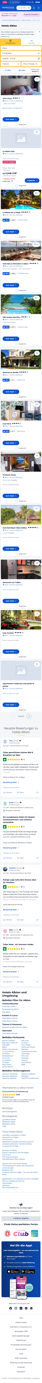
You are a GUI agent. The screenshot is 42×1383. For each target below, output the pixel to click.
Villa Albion (6, 1012)
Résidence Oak (7, 1170)
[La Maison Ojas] (21, 138)
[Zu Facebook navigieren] (10, 1308)
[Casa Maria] (21, 410)
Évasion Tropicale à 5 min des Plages (15, 1153)
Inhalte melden (21, 1322)
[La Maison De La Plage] (21, 199)
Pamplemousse (7, 1056)
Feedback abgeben (21, 1218)
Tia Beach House (9, 475)
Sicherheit (21, 1367)
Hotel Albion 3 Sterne (10, 1021)
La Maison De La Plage (11, 212)
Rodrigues (25, 1076)
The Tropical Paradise (10, 1157)
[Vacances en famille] (21, 359)
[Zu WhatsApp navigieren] (31, 1308)
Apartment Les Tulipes (12, 582)
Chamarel (24, 1058)
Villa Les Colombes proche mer (13, 1181)
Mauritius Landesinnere (30, 1078)
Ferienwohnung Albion (10, 1009)
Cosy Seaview (7, 1183)
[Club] (14, 15)
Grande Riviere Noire (29, 1051)
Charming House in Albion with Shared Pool (18, 1166)
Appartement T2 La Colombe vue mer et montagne (20, 1179)
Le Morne (24, 1043)
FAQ (21, 1318)
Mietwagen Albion (8, 1124)
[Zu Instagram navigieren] (16, 1308)
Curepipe (5, 1062)
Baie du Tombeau (8, 1040)
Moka (23, 1064)
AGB (21, 1354)
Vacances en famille (10, 372)
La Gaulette (6, 1060)
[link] (34, 8)
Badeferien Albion (8, 1122)
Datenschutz (21, 1340)
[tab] (10, 42)
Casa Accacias (8, 633)
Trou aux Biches (8, 1051)
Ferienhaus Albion (8, 1006)
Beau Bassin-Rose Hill (10, 1043)
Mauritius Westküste (9, 1076)
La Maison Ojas (8, 151)
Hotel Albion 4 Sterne (10, 1018)
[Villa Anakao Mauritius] (21, 304)
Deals (5, 2)
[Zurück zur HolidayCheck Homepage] (8, 8)
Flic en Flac (6, 1058)
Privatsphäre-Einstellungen (21, 1345)
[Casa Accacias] (21, 620)
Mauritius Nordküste (9, 1074)
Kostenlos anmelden (31, 14)
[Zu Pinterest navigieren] (26, 1308)
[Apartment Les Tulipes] (21, 569)
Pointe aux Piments (28, 1047)
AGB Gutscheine (21, 1358)
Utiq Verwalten (21, 1349)
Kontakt (29, 2)
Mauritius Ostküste (28, 1074)
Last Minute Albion (9, 1119)
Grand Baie (25, 1054)
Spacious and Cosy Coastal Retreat (14, 1163)
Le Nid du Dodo (7, 1168)
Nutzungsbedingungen (21, 1336)
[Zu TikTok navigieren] (21, 1308)
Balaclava (24, 1049)
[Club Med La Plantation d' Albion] (21, 250)
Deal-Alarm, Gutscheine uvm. (21, 1327)
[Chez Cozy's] (21, 85)
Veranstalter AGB (21, 1331)
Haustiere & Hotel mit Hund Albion (14, 1027)
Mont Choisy (6, 1064)
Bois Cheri (25, 1040)
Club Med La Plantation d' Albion (16, 264)
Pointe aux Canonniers (10, 1049)
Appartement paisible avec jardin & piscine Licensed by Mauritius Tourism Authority (17, 1143)
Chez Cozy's (7, 98)
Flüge (4, 1126)
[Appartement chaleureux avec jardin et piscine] (21, 670)
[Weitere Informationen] (11, 181)
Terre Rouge (25, 1045)
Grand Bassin (26, 1062)
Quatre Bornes (7, 1067)
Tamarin (24, 1060)
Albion (4, 1047)
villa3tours (6, 1185)
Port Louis (25, 1056)
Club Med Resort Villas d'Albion (15, 528)
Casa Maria (7, 424)
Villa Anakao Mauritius (11, 317)
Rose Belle (6, 1045)
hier (8, 36)
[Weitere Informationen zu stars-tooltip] (19, 98)
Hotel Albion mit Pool (9, 1033)
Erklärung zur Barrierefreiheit (21, 1363)
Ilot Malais (6, 1054)
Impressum (21, 1372)
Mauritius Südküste (9, 1078)
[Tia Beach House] (21, 462)
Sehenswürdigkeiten (9, 1112)
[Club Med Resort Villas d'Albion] (21, 515)
